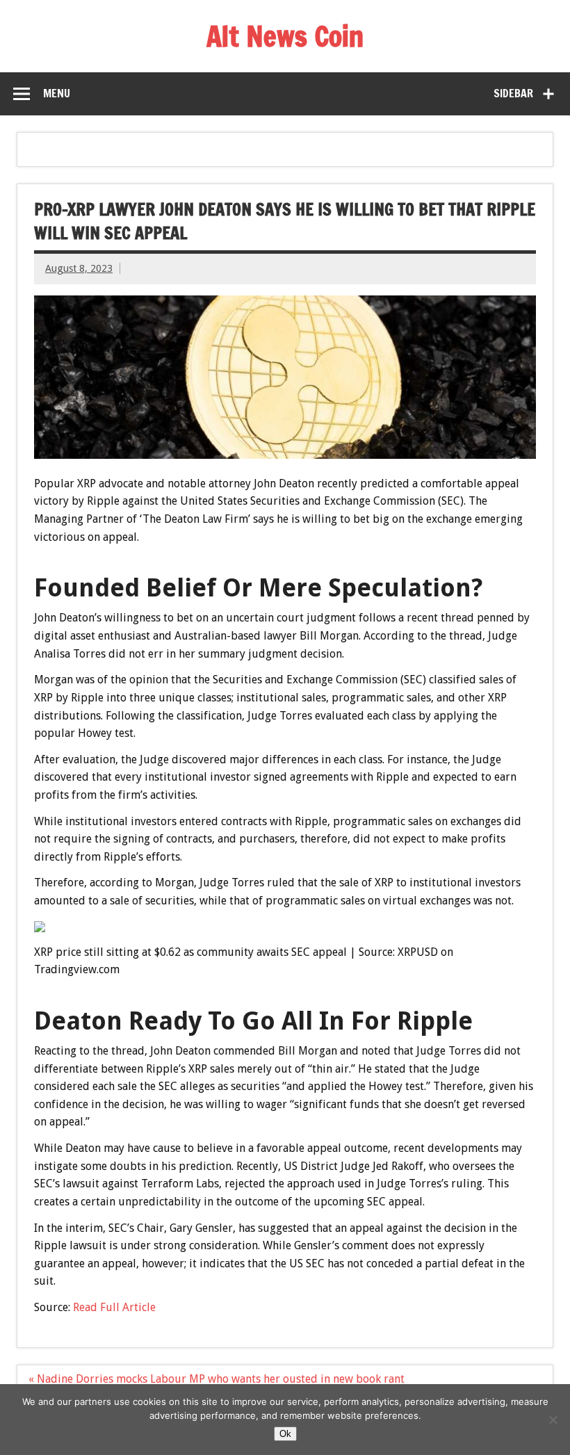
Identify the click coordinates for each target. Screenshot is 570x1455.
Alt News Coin (285, 36)
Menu (56, 93)
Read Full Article (114, 1307)
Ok (285, 1434)
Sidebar (513, 93)
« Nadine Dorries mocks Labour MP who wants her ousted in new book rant (216, 1378)
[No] (553, 1419)
